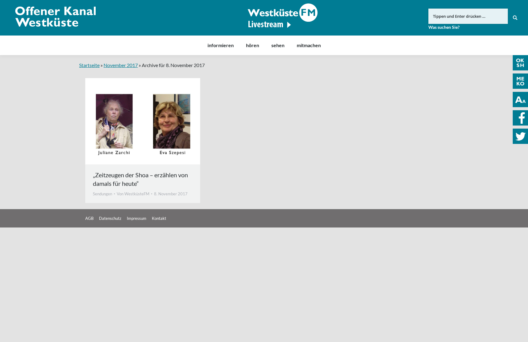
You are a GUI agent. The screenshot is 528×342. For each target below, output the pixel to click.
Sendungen (102, 193)
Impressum (136, 218)
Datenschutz (110, 218)
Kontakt (159, 218)
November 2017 (121, 65)
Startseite (89, 65)
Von (133, 193)
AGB (89, 218)
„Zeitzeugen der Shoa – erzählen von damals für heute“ (140, 179)
